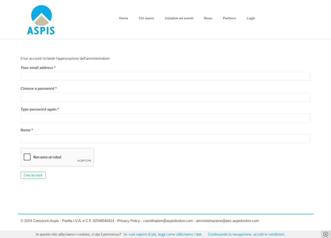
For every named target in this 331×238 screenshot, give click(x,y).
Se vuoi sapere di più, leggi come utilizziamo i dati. (162, 234)
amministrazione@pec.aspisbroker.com (227, 221)
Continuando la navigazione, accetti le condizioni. (246, 234)
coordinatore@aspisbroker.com (168, 221)
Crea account (33, 175)
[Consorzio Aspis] (40, 19)
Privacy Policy (128, 221)
